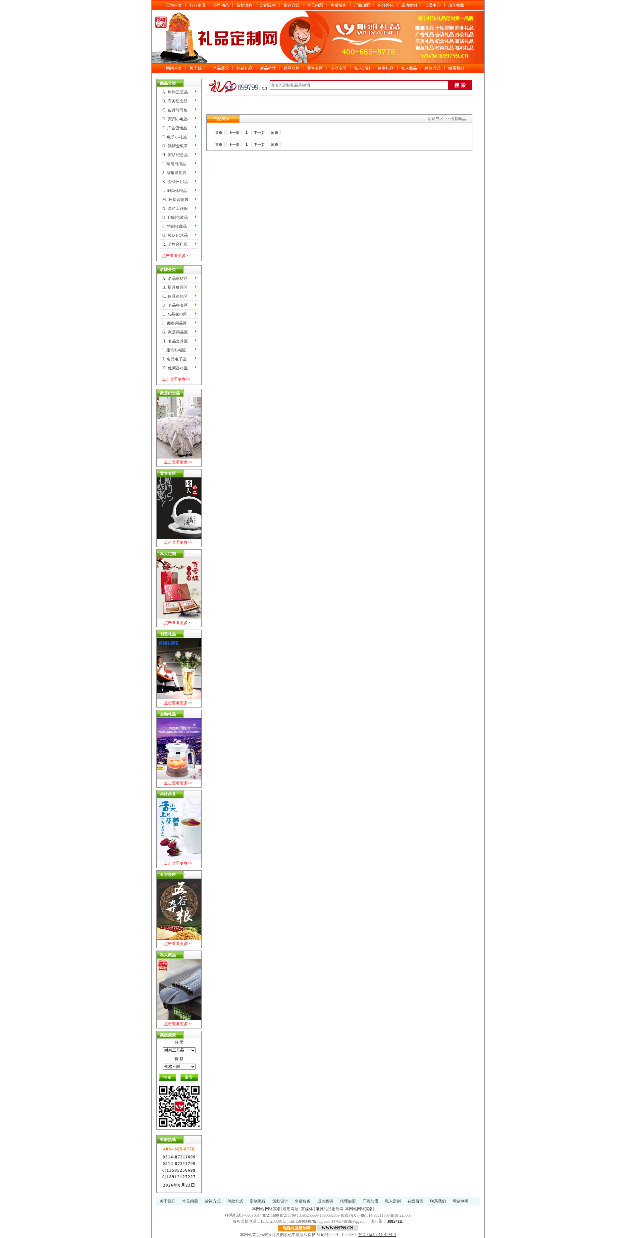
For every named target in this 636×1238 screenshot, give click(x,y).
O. (175, 217)
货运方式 (291, 5)
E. (174, 128)
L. (174, 190)
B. (174, 101)
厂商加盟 (362, 5)
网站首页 (174, 68)
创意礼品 (386, 68)
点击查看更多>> (176, 255)
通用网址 (290, 1209)
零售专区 (315, 68)
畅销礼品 (244, 68)
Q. (175, 235)
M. (175, 199)
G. (175, 146)
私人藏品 (409, 68)
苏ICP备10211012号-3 (377, 1234)
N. (175, 208)
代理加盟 (348, 1201)
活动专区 (338, 68)
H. (175, 155)
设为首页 (174, 5)
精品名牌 (291, 68)
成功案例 (409, 5)
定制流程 (268, 5)
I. (174, 163)
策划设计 (280, 1201)
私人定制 (362, 68)
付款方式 (433, 68)
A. (175, 92)
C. (174, 110)
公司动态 (221, 5)
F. (174, 137)
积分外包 (386, 5)
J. (174, 172)
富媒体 (307, 1209)
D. (175, 119)
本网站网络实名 (359, 1209)
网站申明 (460, 1201)
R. (174, 244)
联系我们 (456, 68)
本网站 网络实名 (266, 1209)
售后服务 (338, 5)
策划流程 (244, 5)
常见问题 (315, 5)
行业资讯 (197, 5)
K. (175, 181)
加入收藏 (456, 5)
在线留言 (415, 1201)
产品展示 (221, 68)
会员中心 (433, 5)
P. (174, 226)
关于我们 (197, 68)
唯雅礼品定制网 (330, 1209)
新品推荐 (268, 68)
